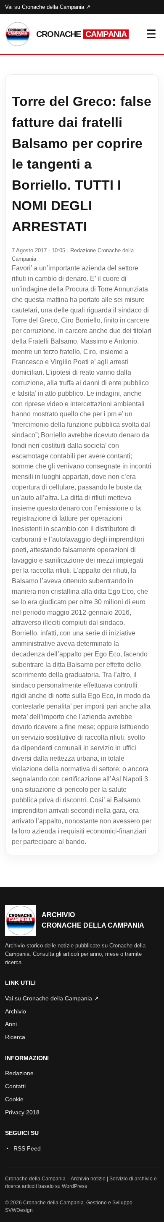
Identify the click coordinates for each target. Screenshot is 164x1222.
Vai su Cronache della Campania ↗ (47, 7)
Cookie (14, 1099)
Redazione (19, 1073)
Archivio (15, 1011)
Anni (11, 1024)
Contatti (15, 1086)
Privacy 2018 (22, 1112)
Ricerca (15, 1037)
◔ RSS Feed (23, 1148)
